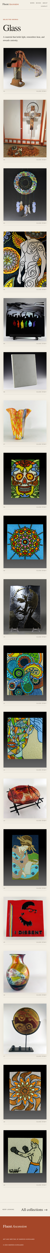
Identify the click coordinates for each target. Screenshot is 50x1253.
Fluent (11, 4)
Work (32, 3)
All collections (34, 1209)
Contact (44, 6)
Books (38, 3)
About (45, 3)
